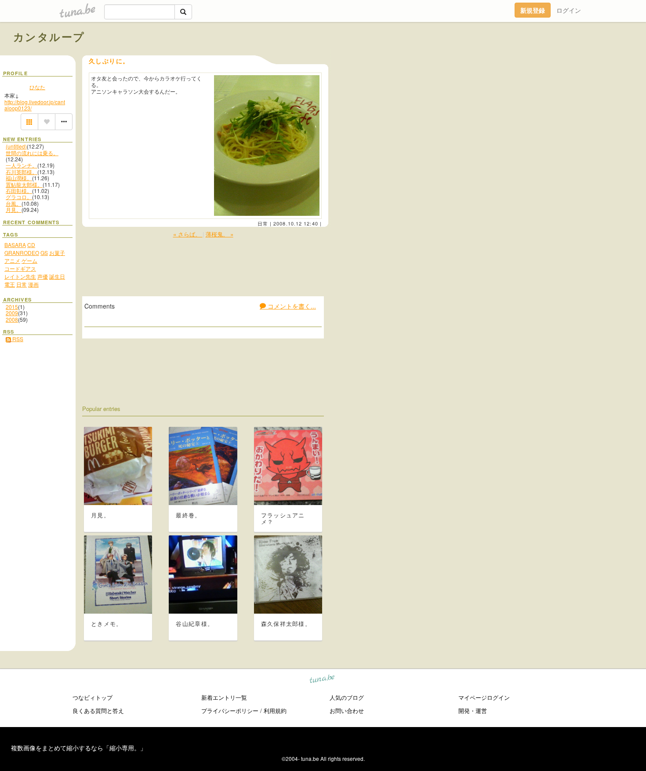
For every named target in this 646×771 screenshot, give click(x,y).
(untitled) (16, 146)
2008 (12, 319)
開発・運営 (472, 710)
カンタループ (49, 36)
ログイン (568, 10)
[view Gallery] (29, 121)
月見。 (14, 209)
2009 (12, 312)
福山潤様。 (19, 178)
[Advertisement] (532, 56)
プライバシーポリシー (229, 710)
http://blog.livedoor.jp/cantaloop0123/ (34, 105)
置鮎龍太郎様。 (24, 184)
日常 (263, 223)
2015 (12, 306)
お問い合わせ (347, 710)
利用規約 (275, 710)
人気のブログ (347, 697)
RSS (17, 338)
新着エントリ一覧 (224, 697)
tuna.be (322, 680)
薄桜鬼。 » (219, 234)
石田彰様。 (19, 190)
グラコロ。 (19, 196)
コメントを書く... (291, 306)
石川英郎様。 (21, 171)
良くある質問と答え (98, 710)
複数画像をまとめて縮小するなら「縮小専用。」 (78, 747)
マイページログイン (484, 697)
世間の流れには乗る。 (32, 152)
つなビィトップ (93, 697)
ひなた (37, 87)
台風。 (14, 203)
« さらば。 (188, 234)
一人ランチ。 (21, 165)
